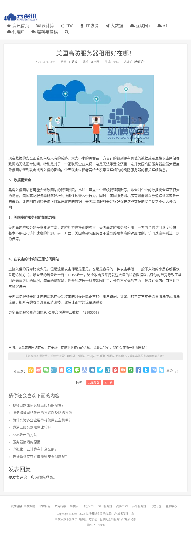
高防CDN (122, 506)
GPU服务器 (105, 506)
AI (164, 26)
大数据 (116, 26)
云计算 (47, 26)
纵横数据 (29, 506)
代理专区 (155, 506)
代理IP (17, 32)
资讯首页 (20, 26)
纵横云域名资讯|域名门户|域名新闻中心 (110, 513)
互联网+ (142, 26)
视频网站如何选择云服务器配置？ (39, 405)
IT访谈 (91, 26)
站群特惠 (45, 506)
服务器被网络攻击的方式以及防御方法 (42, 413)
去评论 (139, 62)
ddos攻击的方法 (25, 435)
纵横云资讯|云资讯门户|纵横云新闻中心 (102, 356)
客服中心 (171, 506)
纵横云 (74, 506)
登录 (49, 477)
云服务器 (93, 382)
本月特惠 (60, 506)
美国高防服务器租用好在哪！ (95, 53)
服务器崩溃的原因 (27, 442)
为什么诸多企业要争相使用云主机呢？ (42, 420)
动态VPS (88, 506)
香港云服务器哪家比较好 (32, 427)
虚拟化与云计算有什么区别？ (35, 449)
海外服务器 (139, 506)
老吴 (96, 62)
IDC (69, 26)
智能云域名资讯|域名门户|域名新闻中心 (20, 17)
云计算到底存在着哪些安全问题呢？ (40, 457)
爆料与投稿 (47, 32)
